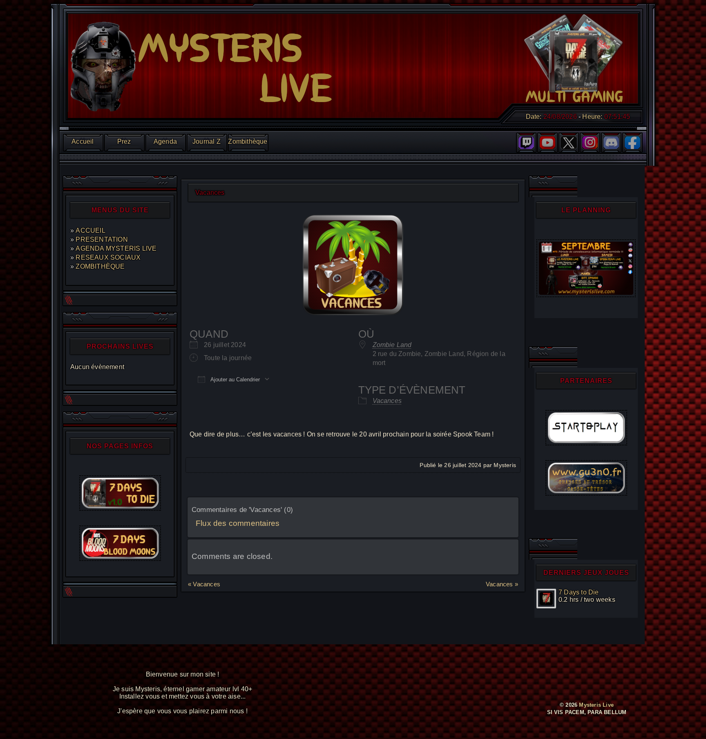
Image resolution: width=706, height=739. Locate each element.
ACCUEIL (90, 230)
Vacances (387, 400)
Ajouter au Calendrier (234, 379)
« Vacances (204, 584)
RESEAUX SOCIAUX (108, 257)
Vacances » (502, 584)
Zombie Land (392, 344)
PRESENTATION (101, 239)
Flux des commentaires (237, 523)
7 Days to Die (579, 592)
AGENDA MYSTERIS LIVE (116, 248)
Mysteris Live (596, 705)
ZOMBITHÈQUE (100, 266)
